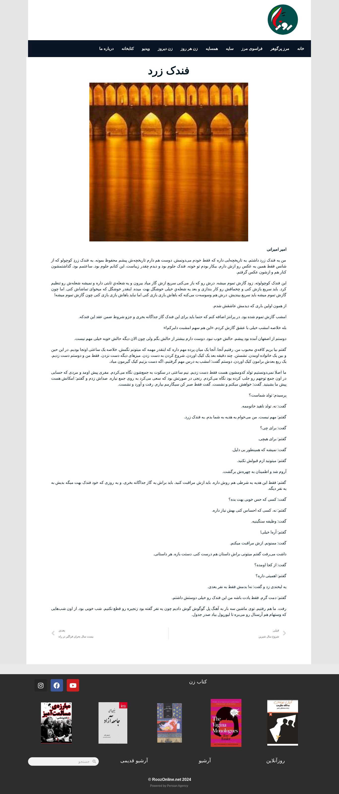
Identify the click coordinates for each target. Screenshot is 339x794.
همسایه (212, 48)
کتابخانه (128, 48)
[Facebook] (57, 685)
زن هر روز (189, 48)
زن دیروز (165, 48)
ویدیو (146, 48)
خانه (300, 48)
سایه (230, 48)
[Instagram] (40, 685)
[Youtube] (73, 685)
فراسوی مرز (252, 48)
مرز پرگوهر (280, 48)
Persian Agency (177, 786)
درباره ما (106, 48)
